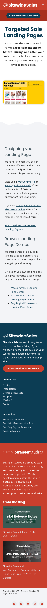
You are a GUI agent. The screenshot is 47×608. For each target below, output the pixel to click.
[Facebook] (28, 603)
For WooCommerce (14, 419)
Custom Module (12, 431)
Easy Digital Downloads (18, 185)
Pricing (7, 385)
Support (7, 396)
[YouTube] (21, 603)
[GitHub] (34, 603)
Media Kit (8, 400)
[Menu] (43, 5)
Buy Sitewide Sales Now (23, 15)
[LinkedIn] (41, 603)
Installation (9, 388)
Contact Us (9, 404)
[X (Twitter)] (14, 603)
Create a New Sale (13, 392)
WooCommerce (26, 181)
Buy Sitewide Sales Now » (23, 368)
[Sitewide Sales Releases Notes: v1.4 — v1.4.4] (22, 517)
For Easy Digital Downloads (18, 427)
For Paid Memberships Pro (18, 423)
